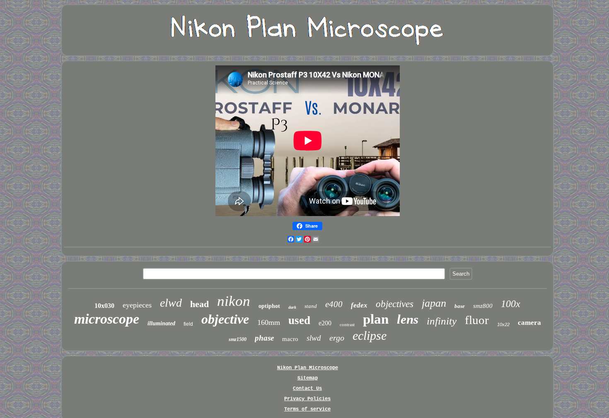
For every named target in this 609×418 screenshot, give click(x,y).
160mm (268, 322)
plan (376, 319)
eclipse (370, 335)
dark (292, 307)
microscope (106, 319)
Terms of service (307, 409)
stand (310, 306)
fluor (477, 320)
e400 (334, 304)
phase (264, 338)
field (188, 324)
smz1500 (238, 339)
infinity (442, 321)
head (199, 304)
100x (510, 303)
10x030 (104, 305)
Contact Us (307, 389)
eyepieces (137, 305)
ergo (336, 337)
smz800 (483, 306)
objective (225, 319)
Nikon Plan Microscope (307, 368)
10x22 (503, 324)
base (459, 306)
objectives (394, 304)
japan (434, 303)
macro (290, 339)
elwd (171, 302)
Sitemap (307, 378)
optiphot (269, 306)
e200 (325, 323)
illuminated (161, 323)
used (299, 320)
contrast (347, 324)
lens (407, 319)
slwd (314, 338)
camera (529, 323)
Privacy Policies (307, 399)
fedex (359, 305)
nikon (233, 301)
